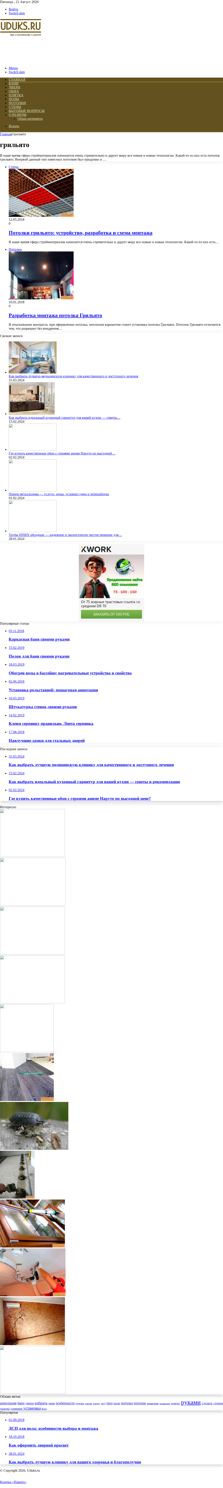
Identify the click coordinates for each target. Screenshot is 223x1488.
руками (191, 1402)
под (103, 1403)
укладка (5, 1408)
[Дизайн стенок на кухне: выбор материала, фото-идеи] (33, 904)
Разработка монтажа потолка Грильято (55, 315)
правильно (164, 1403)
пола (116, 1403)
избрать (41, 1403)
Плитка (16, 95)
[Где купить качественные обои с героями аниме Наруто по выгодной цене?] (33, 449)
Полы (14, 99)
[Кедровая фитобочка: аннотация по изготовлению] (27, 1051)
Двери (14, 87)
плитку (96, 1403)
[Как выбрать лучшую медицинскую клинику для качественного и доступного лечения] (33, 372)
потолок (140, 1403)
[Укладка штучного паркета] (32, 953)
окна (51, 1403)
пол (109, 1403)
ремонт (175, 1403)
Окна (14, 91)
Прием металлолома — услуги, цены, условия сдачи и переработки (59, 494)
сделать (207, 1403)
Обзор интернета (30, 118)
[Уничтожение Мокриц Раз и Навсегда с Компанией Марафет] (34, 1148)
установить (16, 1408)
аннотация (8, 1403)
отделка (80, 1403)
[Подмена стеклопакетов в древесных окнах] (32, 1246)
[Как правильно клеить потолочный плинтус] (33, 1393)
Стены (15, 107)
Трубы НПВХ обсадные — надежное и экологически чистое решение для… (65, 535)
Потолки (17, 103)
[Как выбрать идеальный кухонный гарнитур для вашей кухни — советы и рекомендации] (32, 414)
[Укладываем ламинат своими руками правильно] (27, 1100)
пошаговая (153, 1403)
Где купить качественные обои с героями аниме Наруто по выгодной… (62, 453)
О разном (17, 115)
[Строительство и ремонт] (21, 61)
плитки (88, 1403)
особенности (65, 1403)
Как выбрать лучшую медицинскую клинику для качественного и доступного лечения (73, 376)
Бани (14, 83)
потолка (127, 1403)
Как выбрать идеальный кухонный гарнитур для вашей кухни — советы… (64, 417)
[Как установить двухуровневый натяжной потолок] (33, 1295)
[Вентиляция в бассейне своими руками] (32, 1002)
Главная (6, 134)
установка (32, 1408)
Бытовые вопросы (27, 111)
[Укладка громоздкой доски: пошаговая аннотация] (32, 856)
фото (44, 1408)
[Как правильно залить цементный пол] (17, 1197)
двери (29, 1403)
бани (21, 1403)
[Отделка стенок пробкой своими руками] (32, 1344)
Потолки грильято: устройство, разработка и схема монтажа (80, 233)
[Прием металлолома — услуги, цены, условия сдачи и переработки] (33, 490)
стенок (218, 1403)
